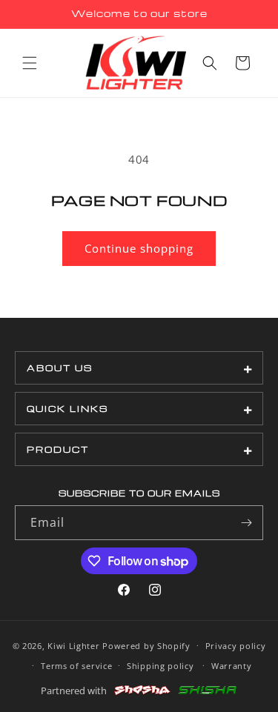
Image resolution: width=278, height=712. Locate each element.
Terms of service (76, 665)
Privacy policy (235, 645)
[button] (29, 63)
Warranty (231, 665)
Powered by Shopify (146, 645)
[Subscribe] (246, 522)
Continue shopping (139, 248)
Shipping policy (160, 665)
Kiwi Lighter (73, 645)
